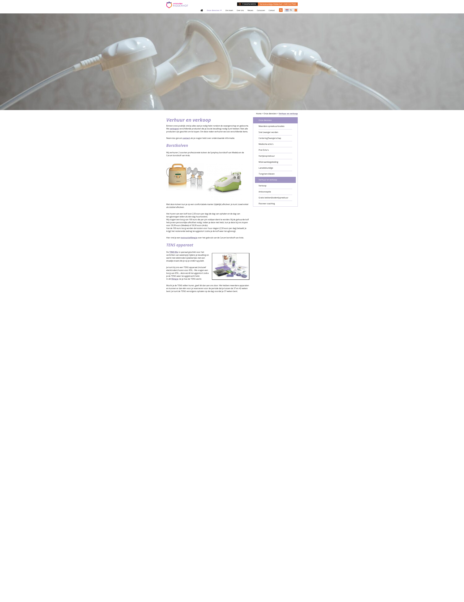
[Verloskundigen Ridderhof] (177, 4)
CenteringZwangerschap (270, 138)
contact (186, 138)
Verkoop (262, 185)
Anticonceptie (265, 191)
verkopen (174, 128)
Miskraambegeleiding (268, 162)
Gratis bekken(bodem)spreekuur (273, 197)
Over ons (240, 10)
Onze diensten (213, 10)
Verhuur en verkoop (268, 179)
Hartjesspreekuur (267, 156)
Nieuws (250, 10)
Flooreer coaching (267, 203)
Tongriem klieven (267, 173)
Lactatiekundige (266, 168)
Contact (272, 10)
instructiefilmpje (189, 237)
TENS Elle (173, 252)
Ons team (229, 10)
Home (258, 113)
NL (291, 10)
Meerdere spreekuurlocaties (271, 126)
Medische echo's (266, 144)
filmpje (174, 279)
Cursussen (261, 10)
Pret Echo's (264, 150)
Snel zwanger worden (268, 132)
